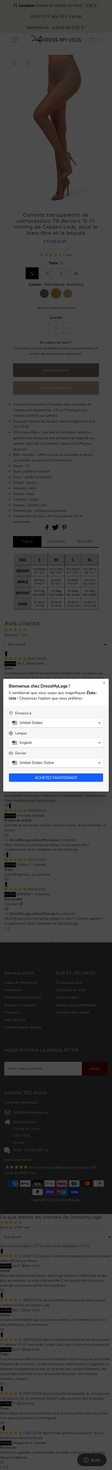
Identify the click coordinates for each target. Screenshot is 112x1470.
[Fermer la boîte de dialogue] (104, 683)
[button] (56, 723)
